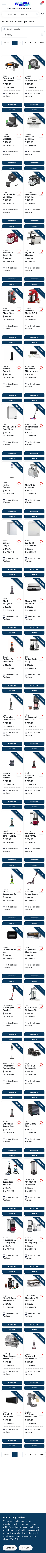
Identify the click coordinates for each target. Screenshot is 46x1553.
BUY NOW (12, 110)
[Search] (37, 14)
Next (42, 43)
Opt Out (25, 1548)
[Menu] (4, 4)
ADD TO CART (12, 104)
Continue (10, 1548)
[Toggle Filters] (42, 34)
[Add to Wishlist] (19, 77)
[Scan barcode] (42, 14)
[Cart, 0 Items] (41, 4)
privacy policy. (14, 1533)
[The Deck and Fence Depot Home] (23, 4)
